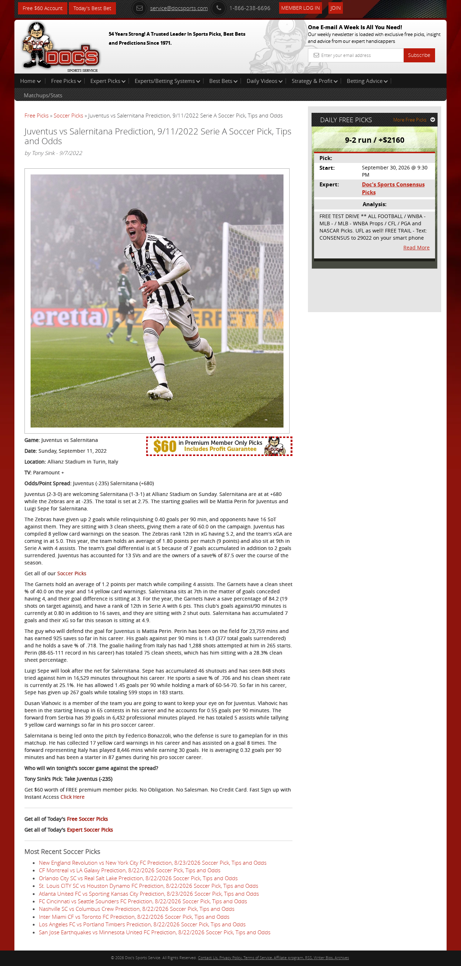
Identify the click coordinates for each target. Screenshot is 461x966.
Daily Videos (262, 80)
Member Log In (300, 7)
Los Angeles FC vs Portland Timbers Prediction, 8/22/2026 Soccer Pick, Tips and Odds (142, 924)
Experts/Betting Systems (165, 80)
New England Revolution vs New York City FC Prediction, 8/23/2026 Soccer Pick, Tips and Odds (153, 862)
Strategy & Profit (312, 80)
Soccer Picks (68, 115)
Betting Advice (364, 80)
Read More (416, 247)
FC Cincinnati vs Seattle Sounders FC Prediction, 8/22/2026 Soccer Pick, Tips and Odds (143, 901)
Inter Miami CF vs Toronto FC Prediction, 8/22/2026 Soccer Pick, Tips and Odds (134, 916)
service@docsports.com (179, 8)
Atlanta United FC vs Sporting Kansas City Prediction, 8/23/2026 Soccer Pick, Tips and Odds (149, 893)
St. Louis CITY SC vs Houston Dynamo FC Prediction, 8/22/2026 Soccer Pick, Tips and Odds (148, 885)
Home (28, 80)
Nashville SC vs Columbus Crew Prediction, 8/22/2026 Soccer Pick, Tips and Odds (136, 908)
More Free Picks (409, 119)
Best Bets (220, 80)
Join (336, 7)
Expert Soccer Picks (90, 829)
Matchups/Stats (43, 95)
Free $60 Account (43, 8)
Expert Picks (105, 80)
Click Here (73, 796)
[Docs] (61, 45)
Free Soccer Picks (87, 818)
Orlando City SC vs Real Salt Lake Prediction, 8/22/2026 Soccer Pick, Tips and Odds (138, 878)
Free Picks (63, 80)
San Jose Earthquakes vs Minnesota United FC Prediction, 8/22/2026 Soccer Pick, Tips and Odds (154, 932)
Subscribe (419, 55)
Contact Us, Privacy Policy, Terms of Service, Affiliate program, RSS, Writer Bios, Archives (273, 957)
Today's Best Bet (92, 8)
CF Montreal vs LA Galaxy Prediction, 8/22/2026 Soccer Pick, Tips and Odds (129, 870)
